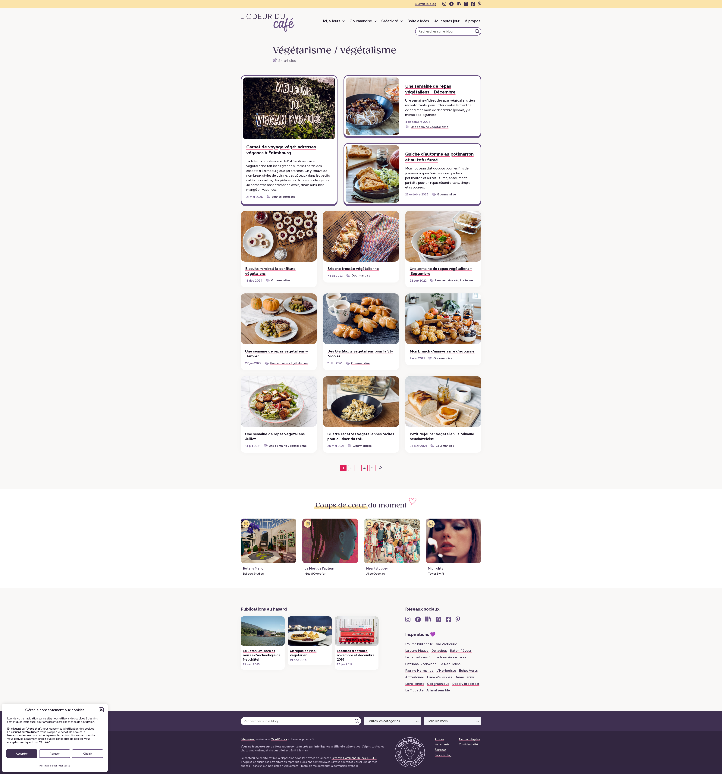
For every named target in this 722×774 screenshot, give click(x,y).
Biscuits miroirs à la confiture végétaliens (270, 271)
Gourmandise (446, 194)
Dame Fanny (464, 677)
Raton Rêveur (461, 651)
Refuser (55, 753)
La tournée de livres (450, 657)
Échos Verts (468, 670)
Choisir (87, 753)
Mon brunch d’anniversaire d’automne (442, 351)
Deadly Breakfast (465, 684)
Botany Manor (254, 568)
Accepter (22, 753)
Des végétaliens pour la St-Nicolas (360, 353)
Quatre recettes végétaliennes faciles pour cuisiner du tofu (360, 436)
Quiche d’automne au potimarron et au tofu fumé (439, 157)
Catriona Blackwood (421, 664)
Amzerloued (414, 677)
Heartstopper (377, 568)
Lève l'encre (414, 684)
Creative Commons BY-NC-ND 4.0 (354, 758)
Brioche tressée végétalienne (353, 268)
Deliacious (439, 651)
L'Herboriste (446, 670)
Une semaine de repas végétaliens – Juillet (276, 436)
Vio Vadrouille (446, 644)
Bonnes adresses (283, 196)
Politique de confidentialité (54, 765)
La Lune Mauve (417, 651)
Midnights (435, 568)
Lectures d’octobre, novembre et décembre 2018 (356, 655)
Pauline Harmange (419, 670)
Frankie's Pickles (439, 677)
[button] (101, 710)
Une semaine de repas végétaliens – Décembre (430, 89)
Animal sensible (438, 690)
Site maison (248, 739)
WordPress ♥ (279, 739)
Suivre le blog (425, 4)
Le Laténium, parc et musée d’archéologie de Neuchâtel (262, 655)
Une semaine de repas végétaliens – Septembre (441, 271)
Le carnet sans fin (418, 657)
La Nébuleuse (450, 664)
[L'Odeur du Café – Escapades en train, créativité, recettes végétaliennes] (268, 23)
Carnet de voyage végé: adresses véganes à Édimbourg (281, 149)
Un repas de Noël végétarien (303, 653)
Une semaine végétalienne (430, 127)
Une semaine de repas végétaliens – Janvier (276, 353)
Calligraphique (438, 684)
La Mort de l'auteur (319, 568)
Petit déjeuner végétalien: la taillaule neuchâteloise (442, 436)
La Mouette (414, 690)
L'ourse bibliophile (419, 644)
